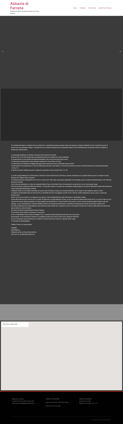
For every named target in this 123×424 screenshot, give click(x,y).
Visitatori (83, 8)
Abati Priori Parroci (105, 8)
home (75, 8)
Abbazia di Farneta (19, 5)
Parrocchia (92, 8)
